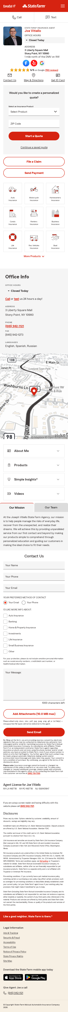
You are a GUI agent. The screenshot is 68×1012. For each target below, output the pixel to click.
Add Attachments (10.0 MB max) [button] (34, 713)
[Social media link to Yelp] (34, 63)
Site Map (7, 961)
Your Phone (11, 576)
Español (7, 6)
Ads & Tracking (10, 933)
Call (7, 298)
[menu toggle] (63, 6)
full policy (44, 861)
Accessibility (9, 942)
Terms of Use (9, 947)
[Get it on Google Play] (36, 977)
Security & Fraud (11, 938)
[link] (34, 6)
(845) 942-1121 (14, 326)
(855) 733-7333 (34, 773)
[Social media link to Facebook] (26, 63)
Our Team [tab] (51, 507)
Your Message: (13, 672)
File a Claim (34, 161)
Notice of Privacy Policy (14, 952)
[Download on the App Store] (13, 977)
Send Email (34, 732)
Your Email (11, 588)
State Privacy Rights (13, 956)
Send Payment (34, 172)
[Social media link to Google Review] (42, 63)
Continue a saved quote (34, 147)
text (16, 298)
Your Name (11, 565)
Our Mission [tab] (17, 507)
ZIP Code (16, 123)
